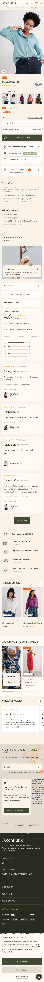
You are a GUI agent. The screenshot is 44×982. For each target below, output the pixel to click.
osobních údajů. (34, 772)
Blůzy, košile (19, 8)
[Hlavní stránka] (9, 3)
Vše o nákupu (17, 544)
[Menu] (40, 3)
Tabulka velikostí (35, 118)
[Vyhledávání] (27, 3)
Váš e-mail (6, 767)
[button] (40, 701)
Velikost (5, 118)
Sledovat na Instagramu (14, 811)
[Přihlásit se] (31, 3)
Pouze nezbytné (22, 970)
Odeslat (38, 766)
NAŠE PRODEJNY (17, 562)
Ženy (3, 8)
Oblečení (10, 8)
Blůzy (27, 8)
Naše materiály (17, 571)
